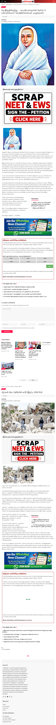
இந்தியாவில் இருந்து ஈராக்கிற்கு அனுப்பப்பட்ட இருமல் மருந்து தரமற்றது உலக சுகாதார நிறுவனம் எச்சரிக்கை (6, 345)
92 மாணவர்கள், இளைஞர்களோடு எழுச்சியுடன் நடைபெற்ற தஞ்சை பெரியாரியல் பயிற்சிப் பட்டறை (25, 296)
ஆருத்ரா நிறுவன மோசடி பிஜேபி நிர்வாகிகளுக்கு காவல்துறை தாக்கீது (19, 286)
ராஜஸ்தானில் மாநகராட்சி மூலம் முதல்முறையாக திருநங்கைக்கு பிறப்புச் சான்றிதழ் (22, 641)
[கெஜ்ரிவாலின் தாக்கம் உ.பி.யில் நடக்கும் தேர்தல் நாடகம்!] (7, 365)
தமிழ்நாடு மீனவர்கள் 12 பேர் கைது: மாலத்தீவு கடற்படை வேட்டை (18, 639)
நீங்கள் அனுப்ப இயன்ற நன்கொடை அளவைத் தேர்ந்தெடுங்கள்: (17, 256)
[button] (2, 1)
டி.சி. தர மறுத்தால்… (47, 342)
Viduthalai (3, 19)
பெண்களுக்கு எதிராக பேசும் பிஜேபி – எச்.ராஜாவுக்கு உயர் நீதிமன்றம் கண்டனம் (21, 634)
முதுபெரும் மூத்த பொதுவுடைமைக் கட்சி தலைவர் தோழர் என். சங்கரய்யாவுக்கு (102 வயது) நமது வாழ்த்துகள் (20, 354)
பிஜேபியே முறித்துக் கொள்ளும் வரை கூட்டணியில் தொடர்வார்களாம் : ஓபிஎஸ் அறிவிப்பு (40, 521)
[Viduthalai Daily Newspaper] (28, 1)
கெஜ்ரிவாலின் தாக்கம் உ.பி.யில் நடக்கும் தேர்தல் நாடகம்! (6, 373)
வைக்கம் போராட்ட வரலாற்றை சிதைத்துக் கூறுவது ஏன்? (16, 289)
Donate (49, 266)
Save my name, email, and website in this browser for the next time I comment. (19, 327)
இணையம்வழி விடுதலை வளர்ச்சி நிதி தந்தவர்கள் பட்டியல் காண (17, 276)
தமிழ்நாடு (8, 657)
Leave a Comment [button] (6, 649)
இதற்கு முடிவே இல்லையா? (39, 208)
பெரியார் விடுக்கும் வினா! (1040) (11, 636)
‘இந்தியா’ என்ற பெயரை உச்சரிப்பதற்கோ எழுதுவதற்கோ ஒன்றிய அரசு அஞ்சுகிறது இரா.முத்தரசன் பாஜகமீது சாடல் (41, 204)
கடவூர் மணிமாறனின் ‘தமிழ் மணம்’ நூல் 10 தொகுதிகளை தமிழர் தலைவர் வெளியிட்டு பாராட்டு (35, 354)
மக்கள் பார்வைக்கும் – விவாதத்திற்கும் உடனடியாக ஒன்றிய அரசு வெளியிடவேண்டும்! (22, 294)
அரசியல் (17, 348)
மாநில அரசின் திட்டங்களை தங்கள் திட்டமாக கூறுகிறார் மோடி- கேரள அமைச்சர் (21, 291)
